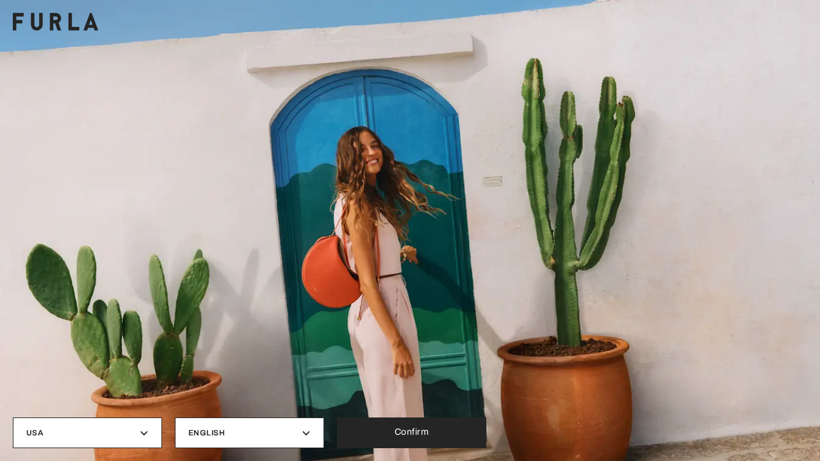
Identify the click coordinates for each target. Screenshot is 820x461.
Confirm (412, 432)
